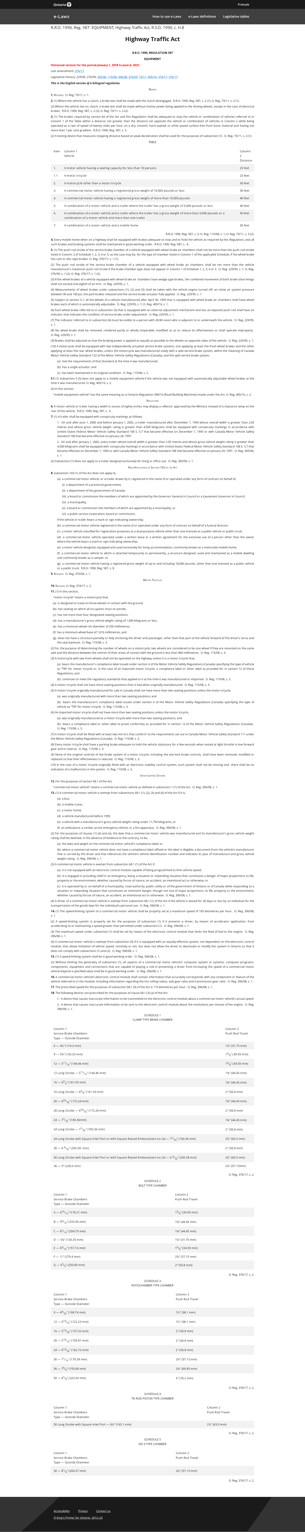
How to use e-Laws (166, 16)
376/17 (79, 71)
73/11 (142, 77)
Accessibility (62, 1511)
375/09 (132, 77)
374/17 (162, 77)
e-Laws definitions (202, 16)
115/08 (112, 77)
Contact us (103, 1511)
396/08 (122, 77)
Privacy (83, 1511)
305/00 (101, 77)
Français (243, 4)
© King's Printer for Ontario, (78, 1518)
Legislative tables (236, 16)
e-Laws (61, 16)
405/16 (152, 77)
